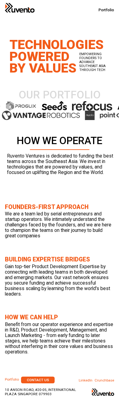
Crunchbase (104, 380)
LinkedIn (85, 380)
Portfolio (106, 10)
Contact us (38, 380)
